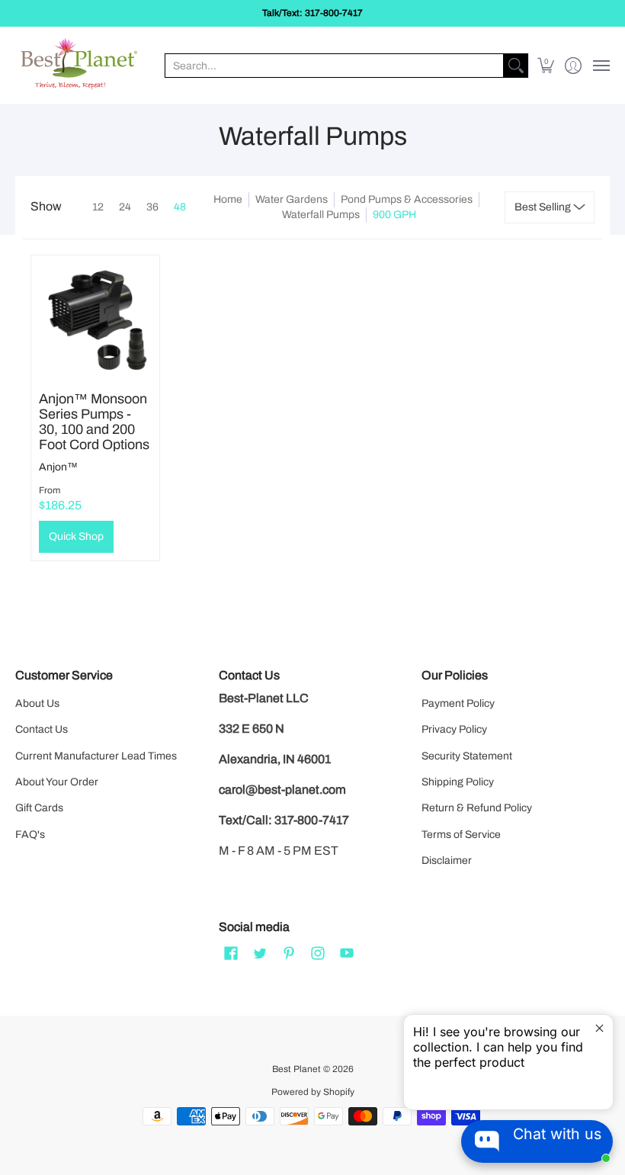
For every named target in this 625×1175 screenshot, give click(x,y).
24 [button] (125, 207)
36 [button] (152, 207)
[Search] (516, 65)
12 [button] (98, 207)
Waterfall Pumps (321, 214)
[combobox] (334, 65)
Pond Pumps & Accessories (407, 199)
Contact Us (41, 729)
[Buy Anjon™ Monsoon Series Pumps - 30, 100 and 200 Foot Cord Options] (95, 319)
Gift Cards (39, 808)
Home (227, 199)
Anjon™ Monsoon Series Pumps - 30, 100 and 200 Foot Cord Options (94, 421)
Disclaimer (446, 860)
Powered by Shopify (312, 1092)
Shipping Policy (457, 782)
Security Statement (466, 756)
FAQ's (30, 834)
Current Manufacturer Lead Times (96, 756)
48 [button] (180, 207)
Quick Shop (76, 536)
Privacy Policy (454, 729)
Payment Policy (458, 703)
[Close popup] (599, 1028)
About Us (37, 703)
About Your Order (56, 782)
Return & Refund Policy (476, 808)
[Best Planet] (80, 65)
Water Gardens (291, 199)
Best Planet (296, 1069)
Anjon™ (58, 467)
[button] (546, 65)
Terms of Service (461, 834)
